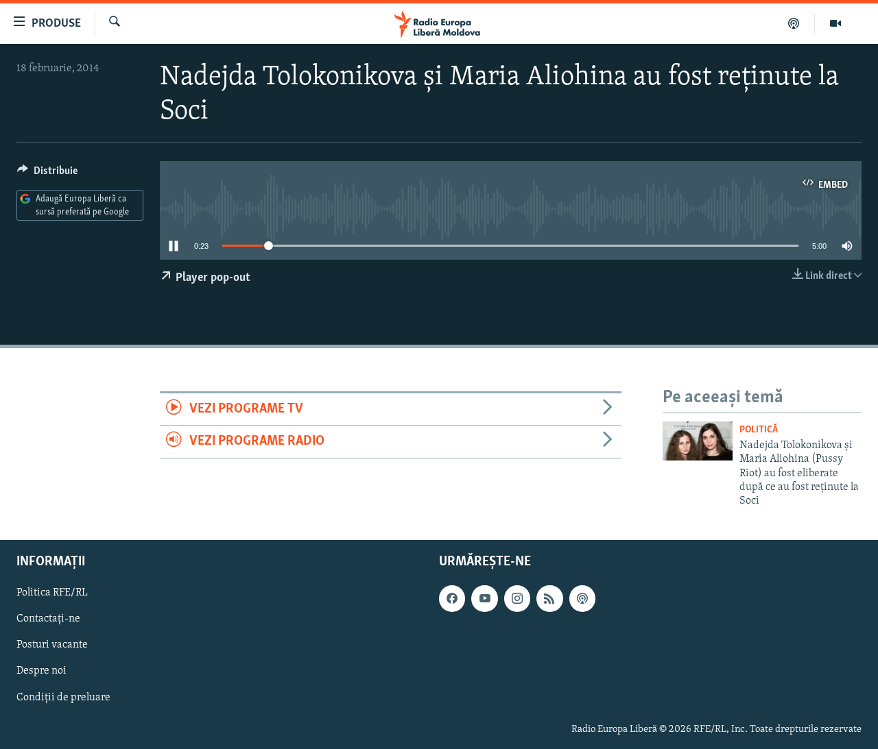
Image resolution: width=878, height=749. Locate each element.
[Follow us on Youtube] (484, 598)
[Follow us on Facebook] (452, 598)
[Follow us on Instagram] (517, 598)
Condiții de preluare (63, 696)
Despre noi (41, 670)
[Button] (47, 174)
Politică (758, 430)
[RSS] (549, 598)
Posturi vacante (52, 644)
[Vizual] (835, 23)
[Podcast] (794, 23)
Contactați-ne (48, 618)
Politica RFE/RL (52, 592)
